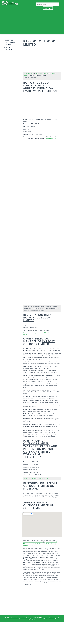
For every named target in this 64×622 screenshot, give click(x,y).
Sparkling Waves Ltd (29, 545)
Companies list (10, 42)
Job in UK (7, 45)
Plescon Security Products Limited (33, 542)
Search (47, 8)
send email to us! (51, 138)
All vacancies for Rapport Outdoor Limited (36, 478)
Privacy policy (44, 618)
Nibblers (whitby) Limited (30, 544)
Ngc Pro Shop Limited (50, 542)
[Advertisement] (47, 21)
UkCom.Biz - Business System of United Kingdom (20, 618)
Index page (8, 40)
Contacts (8, 50)
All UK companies (29, 73)
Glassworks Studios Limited (47, 544)
